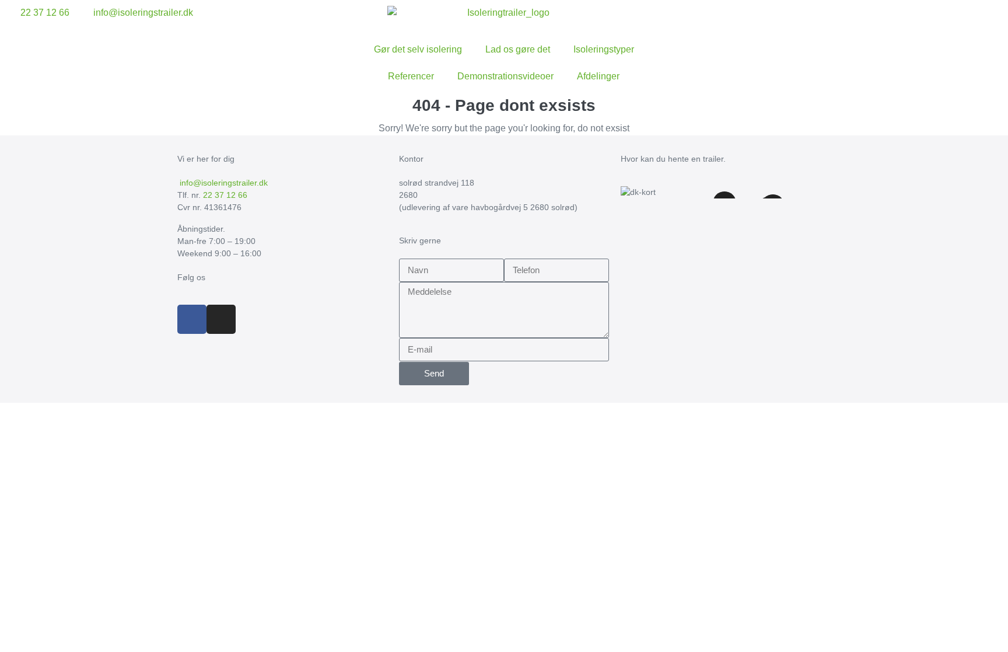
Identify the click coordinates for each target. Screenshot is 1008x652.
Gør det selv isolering (418, 49)
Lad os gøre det (517, 49)
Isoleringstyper (603, 49)
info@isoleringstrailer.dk (222, 182)
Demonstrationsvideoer (505, 76)
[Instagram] (221, 319)
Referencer (411, 76)
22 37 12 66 (225, 195)
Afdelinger (598, 76)
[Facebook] (191, 319)
